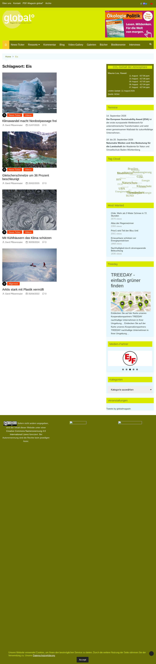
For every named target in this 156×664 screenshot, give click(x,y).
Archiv (48, 3)
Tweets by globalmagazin (118, 408)
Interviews (134, 44)
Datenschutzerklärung (44, 655)
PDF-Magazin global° (33, 3)
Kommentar (49, 44)
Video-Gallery (75, 44)
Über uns (6, 3)
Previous (111, 357)
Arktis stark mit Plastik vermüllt (23, 289)
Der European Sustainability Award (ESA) (127, 119)
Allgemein (13, 283)
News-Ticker (17, 44)
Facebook (141, 4)
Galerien (91, 44)
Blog (62, 44)
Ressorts (33, 44)
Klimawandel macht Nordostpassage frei (29, 121)
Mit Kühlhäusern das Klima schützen (26, 238)
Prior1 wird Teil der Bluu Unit (124, 230)
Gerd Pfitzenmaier (14, 125)
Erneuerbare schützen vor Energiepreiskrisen (123, 239)
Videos (28, 115)
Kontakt (17, 3)
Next (148, 357)
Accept (82, 659)
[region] (130, 358)
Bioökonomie (118, 44)
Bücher (104, 44)
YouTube (151, 4)
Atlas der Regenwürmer (122, 223)
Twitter (146, 4)
